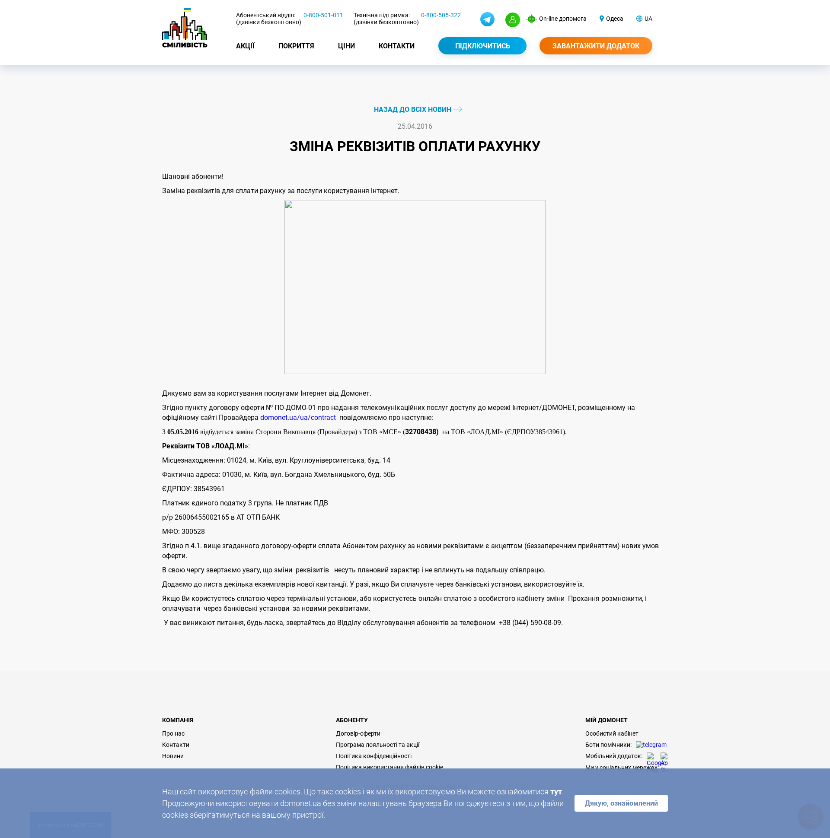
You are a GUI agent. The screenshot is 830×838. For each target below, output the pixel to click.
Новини (173, 755)
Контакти (397, 46)
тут (556, 791)
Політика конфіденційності (374, 755)
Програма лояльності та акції (377, 744)
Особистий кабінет (611, 733)
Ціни (346, 46)
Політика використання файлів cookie (389, 767)
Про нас (173, 733)
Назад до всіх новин (413, 109)
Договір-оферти (358, 733)
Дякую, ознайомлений (621, 803)
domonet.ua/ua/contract (298, 417)
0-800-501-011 (323, 15)
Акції (245, 46)
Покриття (296, 46)
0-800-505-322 (441, 15)
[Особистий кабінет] (512, 20)
